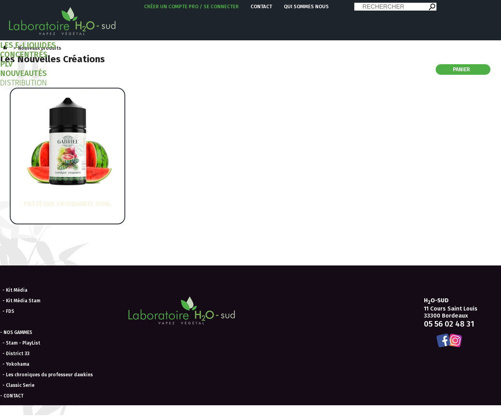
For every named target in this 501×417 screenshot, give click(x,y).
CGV (139, 411)
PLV (6, 64)
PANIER (462, 69)
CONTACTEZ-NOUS (165, 411)
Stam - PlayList (23, 343)
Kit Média (16, 290)
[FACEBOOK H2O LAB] (441, 341)
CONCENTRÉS (23, 54)
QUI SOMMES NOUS (306, 6)
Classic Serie (20, 385)
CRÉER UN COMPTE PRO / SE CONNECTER (191, 6)
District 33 (17, 353)
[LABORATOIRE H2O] (62, 20)
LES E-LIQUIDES (28, 45)
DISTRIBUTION (23, 82)
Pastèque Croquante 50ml (67, 204)
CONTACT (261, 6)
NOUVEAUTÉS (23, 73)
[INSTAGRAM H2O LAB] (456, 341)
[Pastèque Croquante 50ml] (68, 188)
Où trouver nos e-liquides (212, 411)
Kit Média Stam (23, 300)
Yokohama (17, 364)
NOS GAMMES (18, 332)
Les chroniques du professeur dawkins (49, 374)
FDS (10, 311)
